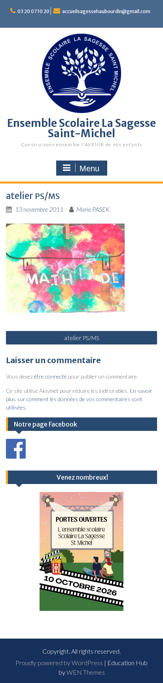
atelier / (81, 337)
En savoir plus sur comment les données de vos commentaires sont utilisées (79, 399)
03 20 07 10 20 (33, 11)
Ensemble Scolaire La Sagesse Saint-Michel (81, 128)
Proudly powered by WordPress (59, 662)
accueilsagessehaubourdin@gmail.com (106, 11)
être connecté (50, 376)
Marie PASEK (93, 209)
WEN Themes (85, 672)
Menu (89, 168)
